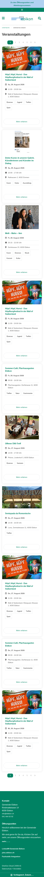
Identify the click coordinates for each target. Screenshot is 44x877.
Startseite (6, 27)
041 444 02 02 (7, 816)
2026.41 (18, 866)
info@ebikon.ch (8, 814)
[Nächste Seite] (35, 42)
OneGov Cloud (7, 866)
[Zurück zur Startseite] (22, 18)
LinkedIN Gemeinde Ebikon (13, 849)
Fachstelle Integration (11, 856)
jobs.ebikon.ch (8, 853)
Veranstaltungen (19, 27)
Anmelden (17, 869)
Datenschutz (7, 869)
